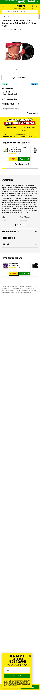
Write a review (18, 29)
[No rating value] (6, 30)
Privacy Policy (11, 681)
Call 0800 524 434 (29, 128)
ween (4, 26)
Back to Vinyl (7, 17)
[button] (7, 7)
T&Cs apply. (33, 136)
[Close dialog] (30, 656)
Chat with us (11, 128)
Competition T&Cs (26, 680)
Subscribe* (17, 676)
